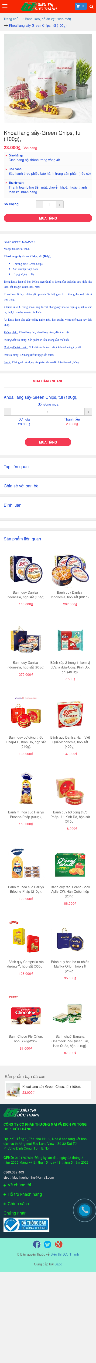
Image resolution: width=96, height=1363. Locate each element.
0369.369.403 (13, 1172)
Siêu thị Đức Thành (65, 1254)
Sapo (58, 1264)
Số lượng (11, 203)
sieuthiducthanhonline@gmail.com (28, 1177)
